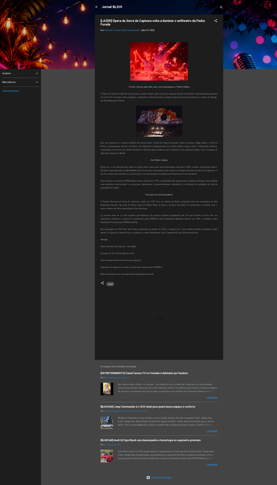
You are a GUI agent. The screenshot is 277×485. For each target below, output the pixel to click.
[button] (215, 21)
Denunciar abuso (10, 91)
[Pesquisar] (221, 7)
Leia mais (212, 397)
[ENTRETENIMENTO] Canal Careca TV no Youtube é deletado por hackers (144, 373)
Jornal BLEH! (112, 7)
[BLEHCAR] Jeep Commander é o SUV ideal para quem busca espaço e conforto (148, 406)
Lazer (110, 284)
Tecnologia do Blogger (161, 477)
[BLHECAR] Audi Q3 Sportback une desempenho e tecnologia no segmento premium (151, 440)
